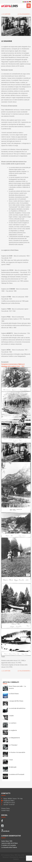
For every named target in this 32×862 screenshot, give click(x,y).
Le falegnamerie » (24, 14)
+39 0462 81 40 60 (9, 802)
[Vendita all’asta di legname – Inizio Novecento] (16, 403)
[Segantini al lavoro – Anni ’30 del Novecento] (16, 452)
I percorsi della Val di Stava (9, 843)
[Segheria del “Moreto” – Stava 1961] (16, 606)
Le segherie (13, 730)
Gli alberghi (12, 767)
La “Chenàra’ (13, 745)
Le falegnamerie (14, 738)
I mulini (11, 715)
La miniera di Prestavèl (16, 774)
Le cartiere (12, 723)
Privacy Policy (5, 808)
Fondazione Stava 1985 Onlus (12, 855)
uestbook (6, 831)
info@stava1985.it (8, 800)
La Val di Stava (14, 693)
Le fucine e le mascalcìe (17, 752)
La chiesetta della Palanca (9, 847)
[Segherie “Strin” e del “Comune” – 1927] (16, 487)
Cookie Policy (5, 810)
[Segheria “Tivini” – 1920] (16, 525)
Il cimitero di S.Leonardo (8, 845)
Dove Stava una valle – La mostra (17, 687)
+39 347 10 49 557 (9, 804)
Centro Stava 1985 (6, 841)
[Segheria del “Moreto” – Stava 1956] (16, 560)
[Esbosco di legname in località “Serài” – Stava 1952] (16, 379)
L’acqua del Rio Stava (16, 701)
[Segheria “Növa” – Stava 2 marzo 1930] (16, 641)
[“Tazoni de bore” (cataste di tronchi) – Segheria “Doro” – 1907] (16, 428)
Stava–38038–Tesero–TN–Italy (13, 798)
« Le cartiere (5, 14)
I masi (11, 760)
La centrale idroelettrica (17, 708)
